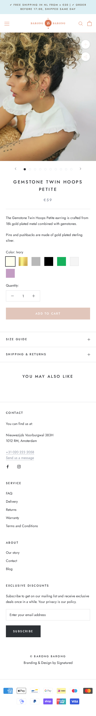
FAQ (9, 493)
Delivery (12, 501)
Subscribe (23, 631)
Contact (11, 560)
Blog (9, 568)
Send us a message (20, 457)
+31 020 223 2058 (20, 452)
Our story (12, 552)
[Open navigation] (6, 23)
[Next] (80, 169)
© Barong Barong (48, 656)
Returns (11, 509)
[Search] (81, 23)
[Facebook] (7, 466)
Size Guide (16, 339)
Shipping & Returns (26, 354)
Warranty (12, 517)
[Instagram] (19, 466)
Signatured (65, 662)
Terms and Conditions (22, 525)
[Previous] (15, 169)
